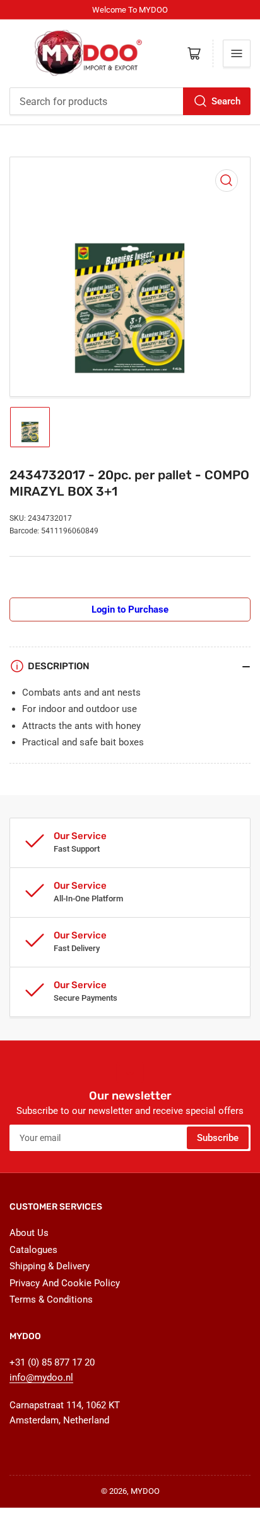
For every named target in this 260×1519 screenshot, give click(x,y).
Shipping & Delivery (49, 1266)
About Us (29, 1232)
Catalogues (33, 1249)
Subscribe (218, 1137)
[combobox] (130, 101)
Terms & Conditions (51, 1299)
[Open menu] (237, 53)
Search (225, 101)
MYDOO (145, 1491)
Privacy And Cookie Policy (64, 1283)
